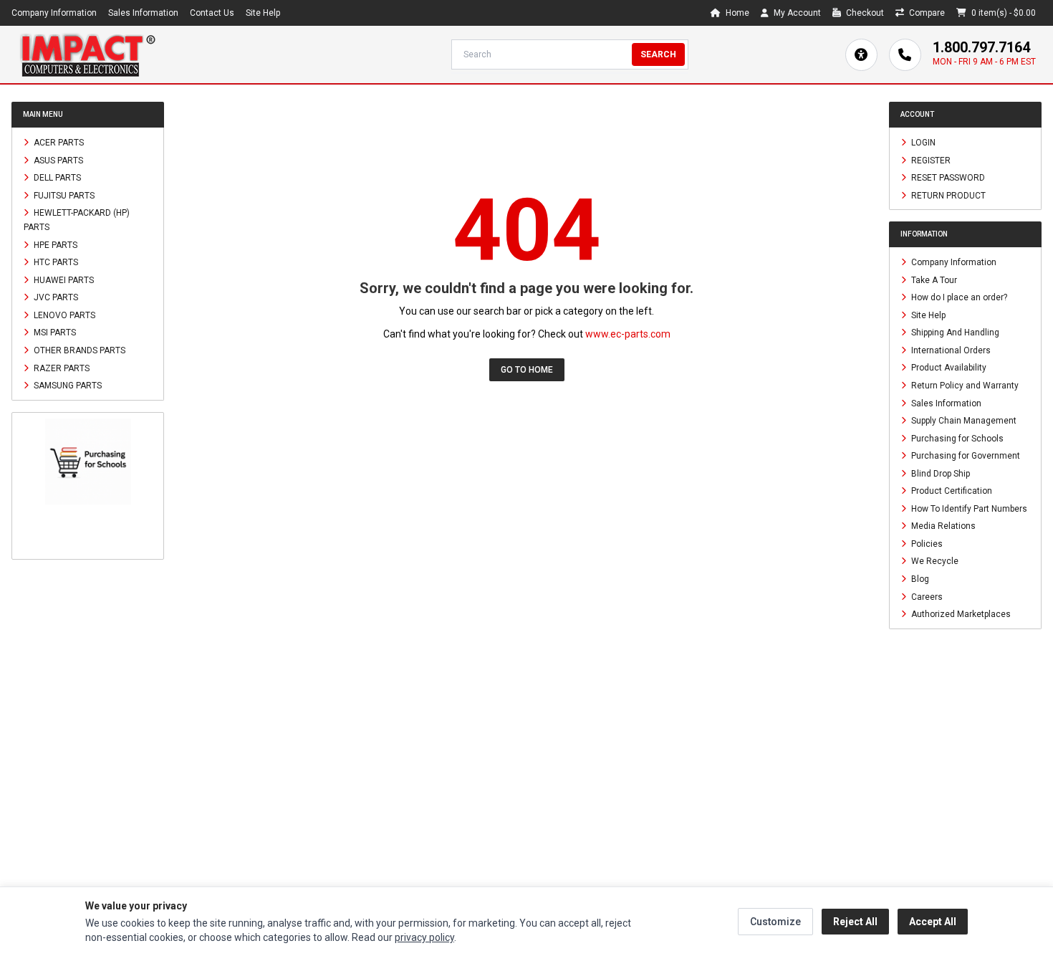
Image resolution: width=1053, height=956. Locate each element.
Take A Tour (933, 279)
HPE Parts (54, 244)
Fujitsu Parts (63, 195)
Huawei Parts (63, 279)
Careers (926, 596)
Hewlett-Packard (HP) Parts (77, 220)
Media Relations (942, 526)
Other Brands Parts (78, 350)
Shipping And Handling (954, 333)
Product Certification (950, 491)
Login (922, 143)
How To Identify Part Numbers (968, 508)
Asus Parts (57, 160)
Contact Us (212, 13)
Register (930, 160)
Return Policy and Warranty (964, 386)
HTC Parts (55, 262)
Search (658, 54)
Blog (919, 579)
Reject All (855, 921)
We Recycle (933, 561)
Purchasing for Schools (956, 438)
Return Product (947, 195)
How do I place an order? (958, 297)
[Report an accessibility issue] (861, 55)
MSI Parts (54, 333)
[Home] (87, 54)
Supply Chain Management (962, 421)
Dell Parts (56, 178)
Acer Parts (58, 143)
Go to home (527, 370)
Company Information (54, 13)
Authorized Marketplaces (960, 614)
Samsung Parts (67, 386)
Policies (926, 543)
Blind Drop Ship (939, 473)
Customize (775, 921)
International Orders (950, 350)
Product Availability (947, 368)
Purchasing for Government (964, 456)
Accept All (932, 921)
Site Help (263, 13)
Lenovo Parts (63, 315)
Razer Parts (61, 368)
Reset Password (947, 178)
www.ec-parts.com (627, 334)
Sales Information (143, 13)
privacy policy (424, 937)
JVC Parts (55, 297)
